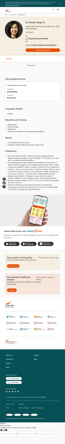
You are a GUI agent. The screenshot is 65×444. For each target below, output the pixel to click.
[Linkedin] (13, 392)
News (8, 367)
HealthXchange (15, 378)
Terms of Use (10, 404)
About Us (9, 355)
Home (6, 14)
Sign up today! (13, 266)
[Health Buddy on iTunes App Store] (12, 244)
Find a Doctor (13, 14)
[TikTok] (10, 392)
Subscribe (12, 290)
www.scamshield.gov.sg (12, 5)
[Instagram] (15, 392)
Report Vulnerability (37, 408)
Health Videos (15, 382)
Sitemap (21, 404)
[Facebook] (7, 392)
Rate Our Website (24, 408)
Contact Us (10, 359)
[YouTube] (18, 392)
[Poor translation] (5, 430)
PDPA (7, 408)
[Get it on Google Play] (28, 244)
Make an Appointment (43, 50)
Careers (36, 355)
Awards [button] (9, 59)
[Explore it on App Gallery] (45, 244)
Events (8, 363)
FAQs (35, 359)
